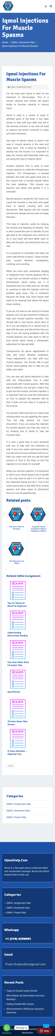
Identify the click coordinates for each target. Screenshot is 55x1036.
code (10, 766)
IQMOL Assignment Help (18, 804)
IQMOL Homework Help (20, 87)
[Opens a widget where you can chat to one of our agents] (44, 1031)
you (47, 155)
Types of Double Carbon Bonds (21, 990)
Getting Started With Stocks (20, 1004)
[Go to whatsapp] (6, 1027)
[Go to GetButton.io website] (6, 1033)
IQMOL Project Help (16, 817)
